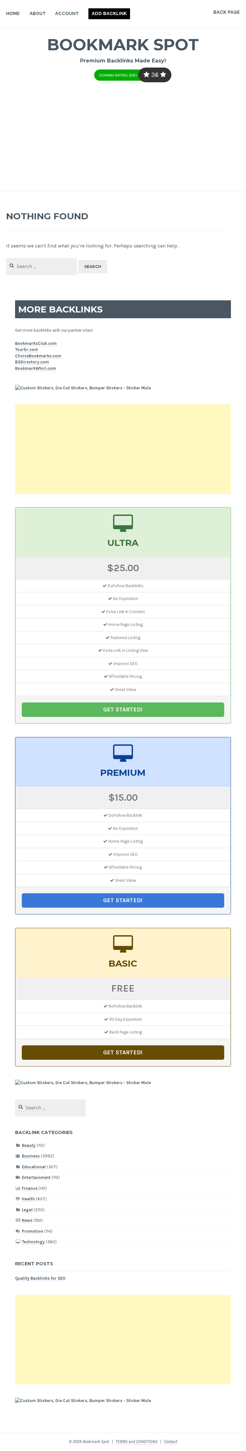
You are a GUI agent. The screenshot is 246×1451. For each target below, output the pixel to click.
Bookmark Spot (123, 44)
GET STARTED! (123, 709)
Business (31, 1156)
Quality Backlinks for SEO (40, 1278)
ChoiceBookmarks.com (38, 355)
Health (28, 1198)
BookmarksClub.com (36, 343)
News (27, 1220)
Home (13, 13)
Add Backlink (109, 13)
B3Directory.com (32, 362)
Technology (33, 1241)
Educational (34, 1166)
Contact (170, 1441)
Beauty (29, 1145)
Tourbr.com (26, 349)
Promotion (32, 1231)
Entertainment (36, 1177)
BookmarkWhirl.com (35, 368)
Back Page (226, 12)
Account (67, 13)
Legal (27, 1209)
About (37, 13)
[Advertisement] (123, 143)
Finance (29, 1188)
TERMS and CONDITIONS (136, 1441)
